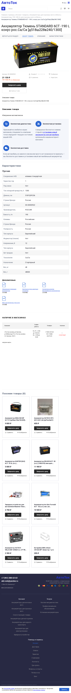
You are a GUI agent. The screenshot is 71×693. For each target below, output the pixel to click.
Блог (35, 676)
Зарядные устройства (21, 635)
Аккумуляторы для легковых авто (22, 604)
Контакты (35, 662)
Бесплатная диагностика (49, 602)
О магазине (35, 658)
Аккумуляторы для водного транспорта (21, 623)
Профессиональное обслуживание (49, 607)
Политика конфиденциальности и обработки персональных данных (19, 684)
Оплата (35, 650)
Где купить (35, 665)
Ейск (65, 2)
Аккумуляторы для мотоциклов (22, 618)
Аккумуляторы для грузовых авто (22, 610)
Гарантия (35, 654)
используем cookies (9, 688)
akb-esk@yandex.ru (9, 581)
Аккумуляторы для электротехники (21, 630)
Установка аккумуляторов (49, 612)
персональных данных (39, 690)
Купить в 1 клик (15, 91)
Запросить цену (14, 85)
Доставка (35, 647)
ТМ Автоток (35, 673)
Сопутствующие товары (21, 615)
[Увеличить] (35, 55)
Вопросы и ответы (35, 669)
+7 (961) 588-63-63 (9, 578)
